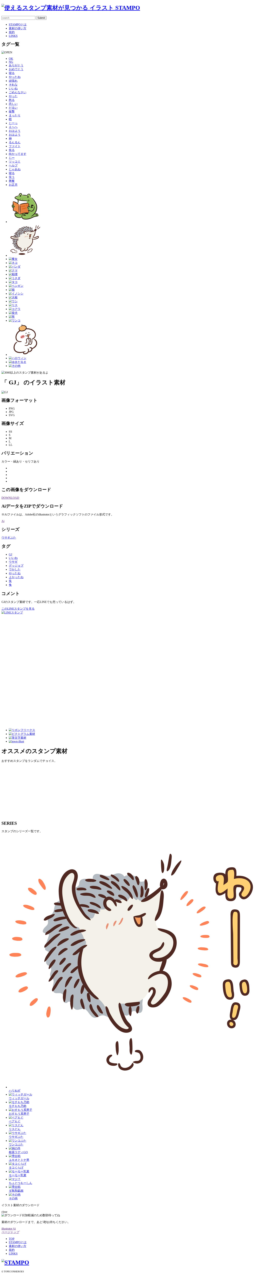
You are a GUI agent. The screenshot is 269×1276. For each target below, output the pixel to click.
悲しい (13, 103)
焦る (12, 150)
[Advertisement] (16, 670)
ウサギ (13, 561)
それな (13, 84)
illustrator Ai (8, 1228)
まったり (14, 115)
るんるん (14, 142)
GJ (10, 554)
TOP (11, 1238)
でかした (14, 569)
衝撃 (12, 111)
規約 (12, 32)
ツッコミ (14, 161)
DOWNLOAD (10, 497)
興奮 (12, 180)
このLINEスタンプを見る (18, 608)
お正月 (13, 184)
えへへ (13, 126)
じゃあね (14, 169)
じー (12, 157)
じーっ (13, 123)
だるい (13, 107)
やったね (14, 76)
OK (11, 58)
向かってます (17, 153)
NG (11, 61)
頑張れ (13, 80)
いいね (13, 88)
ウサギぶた (8, 537)
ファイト (14, 146)
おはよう (14, 130)
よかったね (16, 577)
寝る (12, 73)
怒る (12, 100)
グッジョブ (16, 565)
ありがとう (16, 65)
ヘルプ (13, 165)
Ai (2, 521)
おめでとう (16, 69)
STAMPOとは (18, 24)
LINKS (13, 35)
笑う (12, 177)
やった (13, 96)
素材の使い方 (17, 28)
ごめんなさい (17, 92)
